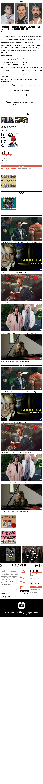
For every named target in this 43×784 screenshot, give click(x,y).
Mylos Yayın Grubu (17, 612)
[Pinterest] (20, 90)
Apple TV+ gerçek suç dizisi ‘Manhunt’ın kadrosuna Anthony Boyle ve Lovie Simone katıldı (7, 128)
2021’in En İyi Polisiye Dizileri (20, 126)
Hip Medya (28, 614)
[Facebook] (15, 90)
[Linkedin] (22, 90)
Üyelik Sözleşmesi (4, 168)
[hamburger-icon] (17, 589)
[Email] (28, 90)
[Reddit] (26, 90)
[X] (23, 594)
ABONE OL (22, 166)
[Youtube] (28, 594)
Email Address (4, 160)
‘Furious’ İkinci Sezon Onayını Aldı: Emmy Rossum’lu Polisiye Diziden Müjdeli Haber (21, 242)
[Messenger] (17, 90)
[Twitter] (18, 90)
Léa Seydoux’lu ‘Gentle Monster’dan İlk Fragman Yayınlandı (15, 361)
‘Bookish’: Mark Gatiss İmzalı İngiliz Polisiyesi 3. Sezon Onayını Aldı (17, 303)
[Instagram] (17, 104)
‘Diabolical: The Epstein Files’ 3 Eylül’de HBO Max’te (13, 272)
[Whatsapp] (24, 90)
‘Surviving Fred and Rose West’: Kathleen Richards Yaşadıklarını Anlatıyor (18, 333)
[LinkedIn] (26, 594)
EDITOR (14, 101)
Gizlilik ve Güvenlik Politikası (13, 168)
